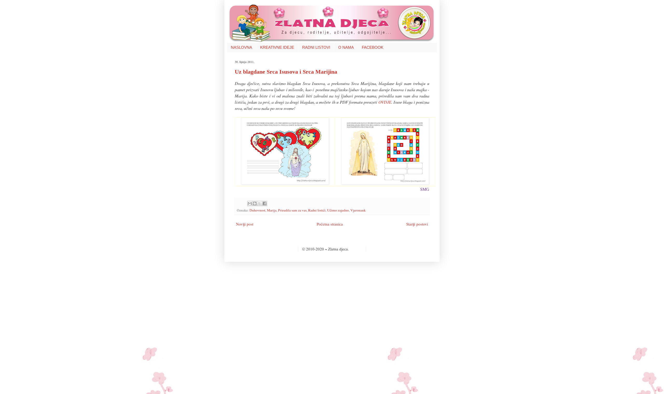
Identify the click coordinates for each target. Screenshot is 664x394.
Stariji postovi (417, 224)
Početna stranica (330, 224)
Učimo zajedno (338, 210)
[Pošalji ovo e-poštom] (249, 203)
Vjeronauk (358, 210)
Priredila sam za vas (292, 210)
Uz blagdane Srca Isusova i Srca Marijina (286, 71)
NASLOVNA (241, 47)
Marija (271, 210)
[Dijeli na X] (259, 203)
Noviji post (244, 224)
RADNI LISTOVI (316, 47)
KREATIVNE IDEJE (277, 47)
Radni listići (317, 210)
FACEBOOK (372, 47)
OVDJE (384, 102)
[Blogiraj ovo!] (254, 203)
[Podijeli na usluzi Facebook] (264, 203)
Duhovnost (257, 210)
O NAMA (346, 47)
